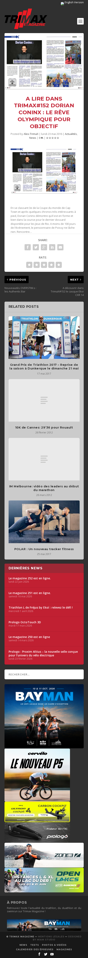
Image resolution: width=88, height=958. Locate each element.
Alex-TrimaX (31, 134)
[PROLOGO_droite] (37, 841)
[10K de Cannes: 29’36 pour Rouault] (44, 400)
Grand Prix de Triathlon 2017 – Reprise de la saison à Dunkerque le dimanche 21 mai (44, 366)
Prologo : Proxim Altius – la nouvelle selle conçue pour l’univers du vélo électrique (43, 653)
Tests (34, 945)
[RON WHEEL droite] (37, 820)
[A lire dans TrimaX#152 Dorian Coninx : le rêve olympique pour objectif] (44, 61)
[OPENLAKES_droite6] (44, 890)
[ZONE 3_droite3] (44, 865)
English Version (74, 2)
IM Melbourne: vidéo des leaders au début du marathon (44, 488)
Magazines (64, 949)
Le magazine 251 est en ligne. (30, 593)
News (32, 138)
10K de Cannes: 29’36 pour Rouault (44, 427)
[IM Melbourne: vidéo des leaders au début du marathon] (44, 459)
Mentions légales (51, 936)
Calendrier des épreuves (34, 949)
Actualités (71, 134)
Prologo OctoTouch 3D (25, 622)
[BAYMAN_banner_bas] (44, 930)
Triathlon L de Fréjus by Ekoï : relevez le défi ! (41, 607)
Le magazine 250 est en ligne (29, 637)
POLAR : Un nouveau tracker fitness (44, 549)
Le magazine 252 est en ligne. (30, 578)
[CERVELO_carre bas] (37, 799)
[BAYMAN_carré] (44, 746)
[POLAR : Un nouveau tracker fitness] (44, 521)
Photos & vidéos (54, 945)
